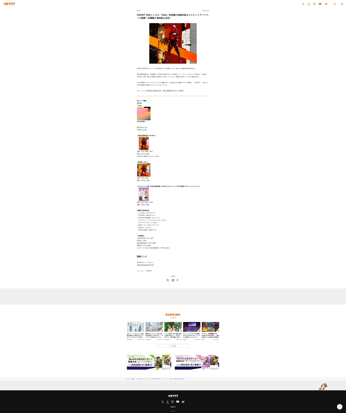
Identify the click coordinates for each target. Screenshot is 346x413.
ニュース (141, 271)
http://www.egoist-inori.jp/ (145, 265)
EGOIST (149, 271)
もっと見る (173, 346)
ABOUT (173, 407)
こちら (146, 127)
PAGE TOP (339, 406)
